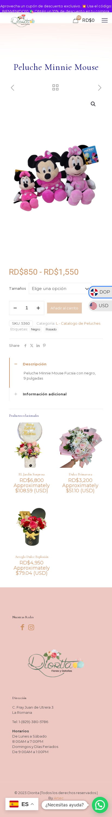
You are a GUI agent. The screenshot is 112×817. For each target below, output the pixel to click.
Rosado (51, 329)
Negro (35, 329)
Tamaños (17, 288)
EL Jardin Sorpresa (31, 474)
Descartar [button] (82, 16)
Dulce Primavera (80, 474)
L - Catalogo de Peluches (78, 323)
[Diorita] (23, 20)
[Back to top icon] (101, 806)
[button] (93, 104)
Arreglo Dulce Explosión (31, 557)
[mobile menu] (104, 20)
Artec (59, 798)
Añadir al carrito (64, 308)
